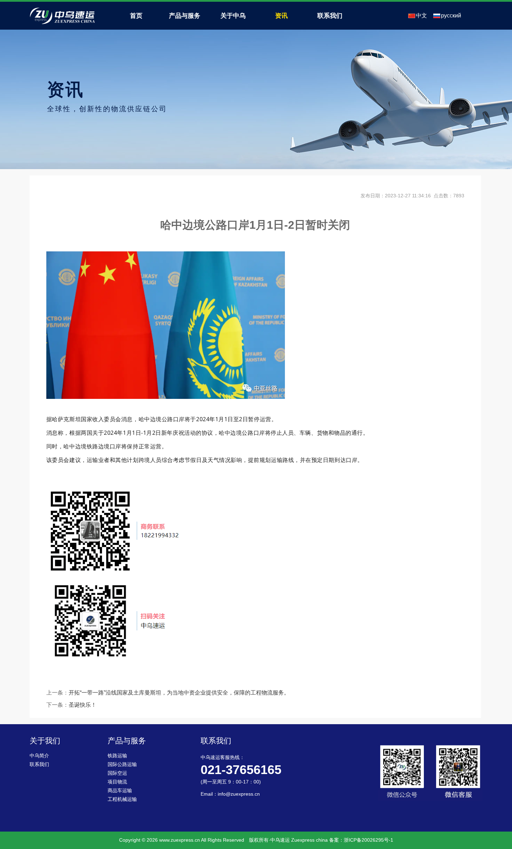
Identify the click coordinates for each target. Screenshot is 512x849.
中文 (421, 15)
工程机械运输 (122, 799)
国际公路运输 (122, 764)
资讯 (281, 15)
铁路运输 (117, 755)
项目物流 (117, 781)
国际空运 (117, 773)
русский (451, 15)
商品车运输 (120, 790)
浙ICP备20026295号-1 (368, 840)
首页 (136, 15)
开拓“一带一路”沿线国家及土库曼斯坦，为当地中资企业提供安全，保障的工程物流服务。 (179, 693)
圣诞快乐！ (82, 705)
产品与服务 (184, 15)
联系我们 (329, 15)
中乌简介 (39, 755)
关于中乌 (233, 15)
